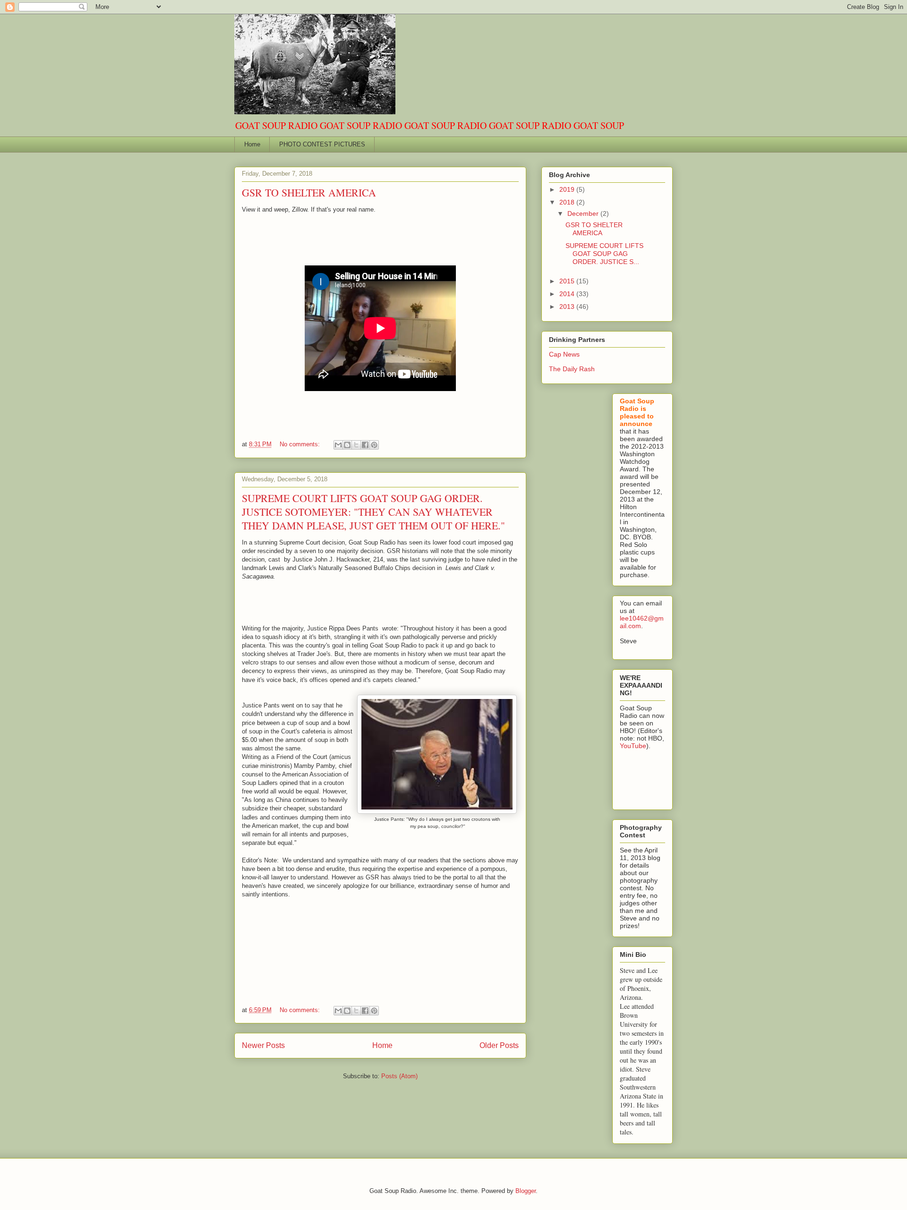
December (583, 213)
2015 (567, 281)
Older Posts (499, 1045)
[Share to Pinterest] (374, 445)
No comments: (301, 444)
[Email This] (338, 445)
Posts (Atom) (399, 1076)
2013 (567, 306)
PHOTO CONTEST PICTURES (322, 144)
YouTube (633, 746)
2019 (567, 189)
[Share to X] (356, 445)
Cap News (564, 354)
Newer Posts (263, 1045)
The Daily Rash (572, 369)
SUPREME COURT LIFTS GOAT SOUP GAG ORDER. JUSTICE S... (604, 253)
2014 (567, 294)
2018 (567, 202)
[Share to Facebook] (365, 445)
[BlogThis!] (347, 445)
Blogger (525, 1190)
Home (252, 144)
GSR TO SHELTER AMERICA (309, 192)
